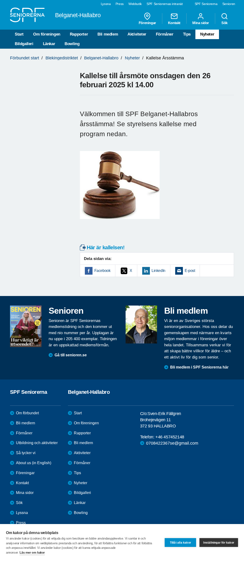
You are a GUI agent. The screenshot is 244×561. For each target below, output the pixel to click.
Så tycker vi (26, 453)
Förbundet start (24, 58)
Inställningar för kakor (218, 542)
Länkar (49, 44)
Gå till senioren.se (71, 355)
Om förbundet (27, 413)
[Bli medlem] (141, 324)
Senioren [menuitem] (228, 4)
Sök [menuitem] (224, 23)
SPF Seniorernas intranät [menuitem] (165, 4)
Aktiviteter (136, 34)
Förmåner (164, 34)
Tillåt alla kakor (180, 542)
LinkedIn (158, 271)
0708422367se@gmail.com (172, 443)
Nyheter (207, 34)
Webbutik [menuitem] (135, 4)
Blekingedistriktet (62, 58)
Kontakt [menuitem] (174, 23)
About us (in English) (33, 463)
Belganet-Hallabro (101, 58)
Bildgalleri (24, 44)
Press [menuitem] (120, 4)
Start (19, 34)
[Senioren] (25, 326)
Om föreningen (46, 34)
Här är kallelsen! (106, 247)
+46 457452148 (169, 437)
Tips (187, 34)
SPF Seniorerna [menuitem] (206, 4)
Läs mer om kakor (32, 552)
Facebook (102, 271)
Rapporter (79, 34)
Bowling (72, 44)
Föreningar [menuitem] (147, 23)
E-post (190, 271)
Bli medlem (107, 34)
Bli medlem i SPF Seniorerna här (199, 367)
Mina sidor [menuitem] (200, 23)
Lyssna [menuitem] (106, 4)
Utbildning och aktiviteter (37, 443)
